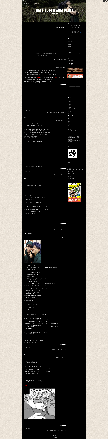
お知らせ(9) (70, 46)
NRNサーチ (70, 60)
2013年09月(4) (71, 178)
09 (79, 25)
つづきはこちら (27, 110)
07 (71, 25)
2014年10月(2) (71, 173)
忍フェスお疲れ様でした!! (29, 233)
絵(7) (69, 42)
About (69, 100)
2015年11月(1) (71, 171)
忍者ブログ (53, 437)
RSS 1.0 (69, 164)
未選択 (52, 174)
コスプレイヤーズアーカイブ (74, 53)
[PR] (25, 23)
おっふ (25, 117)
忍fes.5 (25, 354)
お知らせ (52, 112)
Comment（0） (58, 112)
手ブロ (69, 52)
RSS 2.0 (69, 165)
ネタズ (25, 178)
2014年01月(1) (71, 176)
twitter (69, 55)
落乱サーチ (70, 58)
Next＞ (54, 435)
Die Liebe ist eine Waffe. (30, 2)
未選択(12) (70, 41)
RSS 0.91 (70, 162)
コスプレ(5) (70, 44)
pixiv (69, 57)
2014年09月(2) (71, 174)
